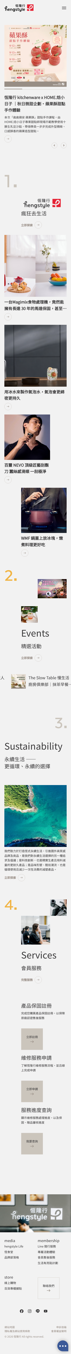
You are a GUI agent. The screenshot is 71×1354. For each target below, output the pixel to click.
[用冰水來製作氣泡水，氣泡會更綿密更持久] (35, 406)
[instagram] (29, 1311)
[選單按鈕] (64, 7)
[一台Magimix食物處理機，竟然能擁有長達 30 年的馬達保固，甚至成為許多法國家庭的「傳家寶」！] (35, 316)
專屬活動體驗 (46, 1252)
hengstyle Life (13, 1246)
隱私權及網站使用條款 (17, 1331)
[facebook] (21, 1311)
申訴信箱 (61, 1327)
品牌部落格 (11, 1257)
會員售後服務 (46, 1257)
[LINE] (38, 1311)
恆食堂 (8, 1252)
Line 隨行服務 (47, 1246)
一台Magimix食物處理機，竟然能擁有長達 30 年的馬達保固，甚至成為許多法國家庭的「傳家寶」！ (35, 308)
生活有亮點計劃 (48, 1263)
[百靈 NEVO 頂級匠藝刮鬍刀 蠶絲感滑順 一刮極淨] (27, 479)
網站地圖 (10, 1327)
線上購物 (10, 1283)
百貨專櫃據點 (13, 1288)
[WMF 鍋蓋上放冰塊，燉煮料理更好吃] (44, 553)
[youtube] (46, 1311)
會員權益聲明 (58, 1331)
